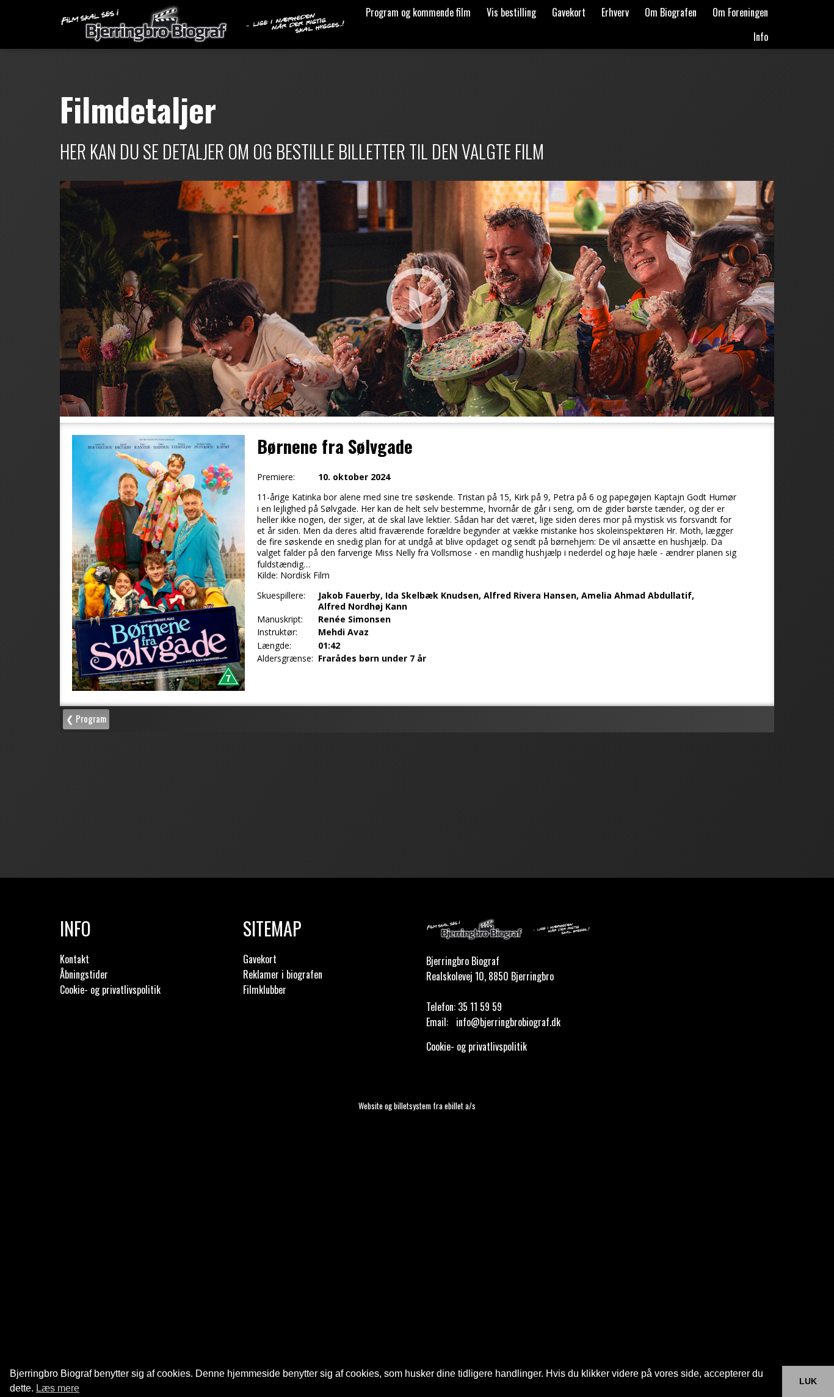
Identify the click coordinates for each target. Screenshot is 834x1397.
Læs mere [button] (57, 1388)
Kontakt (74, 959)
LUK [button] (808, 1381)
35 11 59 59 (480, 1006)
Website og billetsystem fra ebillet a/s (417, 1106)
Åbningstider (84, 974)
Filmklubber (264, 989)
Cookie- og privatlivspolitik (110, 989)
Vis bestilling (511, 12)
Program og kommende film (418, 12)
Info (760, 36)
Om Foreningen (740, 12)
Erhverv (615, 12)
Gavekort (569, 12)
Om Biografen (671, 12)
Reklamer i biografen (282, 974)
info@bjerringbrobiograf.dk (508, 1022)
